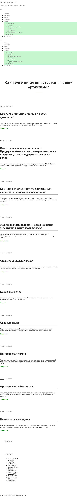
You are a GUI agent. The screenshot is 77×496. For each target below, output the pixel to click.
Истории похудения (14, 27)
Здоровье (11, 23)
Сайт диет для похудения (8, 2)
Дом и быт (11, 31)
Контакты (7, 36)
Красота (10, 29)
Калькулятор (12, 472)
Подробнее (4, 128)
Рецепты (10, 34)
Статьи (6, 21)
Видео (10, 462)
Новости (7, 15)
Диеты (6, 17)
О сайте (6, 14)
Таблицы (7, 19)
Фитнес (10, 25)
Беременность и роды (15, 32)
